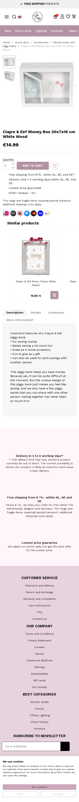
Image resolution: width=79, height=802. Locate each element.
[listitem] (36, 266)
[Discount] (56, 16)
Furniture (57, 31)
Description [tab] (14, 312)
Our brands (39, 687)
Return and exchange (39, 592)
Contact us (40, 618)
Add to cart (32, 165)
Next (75, 85)
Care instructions (39, 605)
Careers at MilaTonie (39, 660)
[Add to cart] (54, 295)
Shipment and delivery (39, 585)
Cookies (39, 647)
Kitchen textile (39, 702)
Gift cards (39, 680)
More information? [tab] (20, 320)
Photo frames (40, 721)
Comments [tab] (56, 312)
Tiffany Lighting (40, 715)
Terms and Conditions (39, 633)
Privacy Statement (39, 640)
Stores (39, 653)
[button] (62, 16)
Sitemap (39, 667)
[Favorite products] (68, 16)
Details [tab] (36, 312)
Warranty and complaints (39, 598)
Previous (18, 85)
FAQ (39, 612)
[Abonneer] (65, 746)
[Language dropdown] (19, 17)
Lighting (41, 31)
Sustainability (39, 673)
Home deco (23, 31)
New (8, 31)
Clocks (39, 708)
